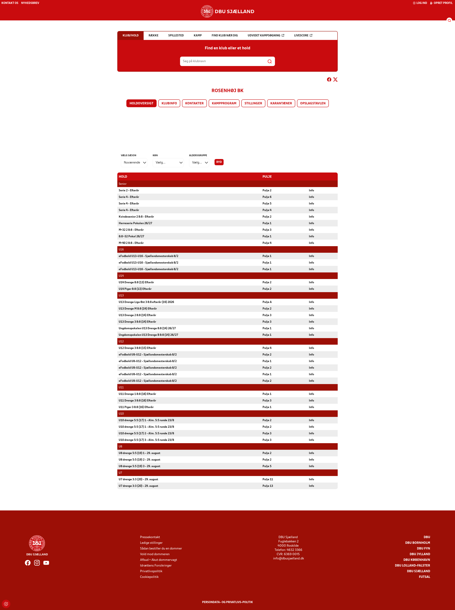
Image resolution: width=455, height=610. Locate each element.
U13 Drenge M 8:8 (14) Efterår (138, 309)
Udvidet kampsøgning (264, 35)
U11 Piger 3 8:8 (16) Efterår (136, 407)
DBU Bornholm (417, 543)
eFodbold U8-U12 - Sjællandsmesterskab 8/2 (148, 355)
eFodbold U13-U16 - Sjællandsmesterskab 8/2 (148, 256)
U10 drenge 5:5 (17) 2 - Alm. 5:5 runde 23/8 (146, 433)
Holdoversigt (141, 103)
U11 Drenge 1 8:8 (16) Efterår (137, 394)
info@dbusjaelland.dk (288, 558)
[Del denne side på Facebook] (329, 80)
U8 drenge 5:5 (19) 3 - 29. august (139, 466)
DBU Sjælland (418, 571)
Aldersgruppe (198, 155)
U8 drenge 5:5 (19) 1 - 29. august (139, 453)
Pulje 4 (267, 210)
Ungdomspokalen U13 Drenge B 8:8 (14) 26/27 (148, 335)
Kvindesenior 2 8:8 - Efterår (136, 217)
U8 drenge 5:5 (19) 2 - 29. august (139, 460)
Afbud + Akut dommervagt (158, 560)
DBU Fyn (423, 548)
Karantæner (281, 103)
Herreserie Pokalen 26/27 (135, 223)
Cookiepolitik (149, 577)
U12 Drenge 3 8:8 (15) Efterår (137, 348)
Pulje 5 (267, 204)
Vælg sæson (128, 155)
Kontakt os (9, 3)
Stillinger (253, 103)
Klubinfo (169, 103)
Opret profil (443, 3)
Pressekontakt (150, 537)
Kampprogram (224, 103)
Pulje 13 (268, 486)
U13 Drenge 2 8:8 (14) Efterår (137, 315)
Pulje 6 (267, 197)
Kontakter (194, 103)
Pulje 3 (267, 230)
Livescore (301, 35)
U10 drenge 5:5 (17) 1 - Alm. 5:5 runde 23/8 (146, 420)
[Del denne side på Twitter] (335, 80)
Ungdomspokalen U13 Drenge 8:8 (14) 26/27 (147, 328)
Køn (155, 155)
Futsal (424, 577)
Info (311, 190)
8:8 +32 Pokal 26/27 (131, 236)
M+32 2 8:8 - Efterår (131, 230)
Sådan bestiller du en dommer (161, 548)
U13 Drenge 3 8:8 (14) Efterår (137, 322)
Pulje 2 (267, 190)
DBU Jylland (420, 554)
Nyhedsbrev (30, 3)
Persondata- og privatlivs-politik (227, 602)
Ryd (219, 162)
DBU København (416, 560)
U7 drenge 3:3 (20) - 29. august (138, 479)
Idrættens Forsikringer (156, 565)
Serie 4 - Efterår (129, 197)
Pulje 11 (268, 479)
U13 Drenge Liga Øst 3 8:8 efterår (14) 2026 (146, 302)
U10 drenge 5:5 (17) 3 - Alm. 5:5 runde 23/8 (146, 440)
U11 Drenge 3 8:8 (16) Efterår (137, 401)
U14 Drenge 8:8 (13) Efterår (136, 282)
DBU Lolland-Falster (412, 565)
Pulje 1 (267, 223)
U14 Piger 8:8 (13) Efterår (135, 289)
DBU (427, 537)
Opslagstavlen (313, 103)
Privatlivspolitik (151, 571)
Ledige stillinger (151, 543)
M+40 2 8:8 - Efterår (131, 243)
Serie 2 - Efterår (129, 190)
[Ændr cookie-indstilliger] (6, 604)
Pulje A (267, 302)
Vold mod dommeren (155, 554)
